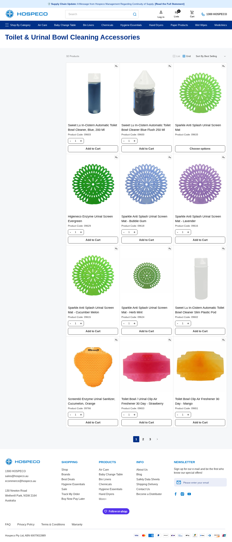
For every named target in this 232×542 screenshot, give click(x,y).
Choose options (200, 148)
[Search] (134, 14)
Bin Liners (105, 479)
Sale (64, 489)
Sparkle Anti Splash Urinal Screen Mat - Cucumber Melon (91, 310)
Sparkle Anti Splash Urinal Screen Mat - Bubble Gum (144, 219)
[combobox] (101, 14)
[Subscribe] (179, 482)
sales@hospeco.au (16, 476)
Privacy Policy (25, 524)
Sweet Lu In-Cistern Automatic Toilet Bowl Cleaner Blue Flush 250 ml (146, 127)
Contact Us (143, 489)
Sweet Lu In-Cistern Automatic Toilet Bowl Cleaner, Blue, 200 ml (92, 127)
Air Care (104, 469)
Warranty (77, 524)
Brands (65, 474)
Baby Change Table (111, 474)
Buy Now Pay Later (73, 498)
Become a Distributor (149, 494)
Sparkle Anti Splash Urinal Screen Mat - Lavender (198, 219)
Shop (64, 469)
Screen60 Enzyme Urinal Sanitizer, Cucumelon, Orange (91, 401)
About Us (142, 469)
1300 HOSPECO (216, 14)
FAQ (8, 524)
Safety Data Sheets (148, 479)
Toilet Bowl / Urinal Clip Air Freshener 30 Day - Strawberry (142, 401)
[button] (192, 14)
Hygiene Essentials (73, 484)
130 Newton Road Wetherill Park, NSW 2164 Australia (21, 495)
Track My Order (70, 494)
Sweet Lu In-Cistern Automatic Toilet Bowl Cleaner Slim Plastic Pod (199, 310)
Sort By (200, 56)
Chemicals (105, 484)
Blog (139, 474)
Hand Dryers (106, 494)
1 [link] (136, 439)
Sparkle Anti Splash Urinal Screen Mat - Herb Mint (144, 310)
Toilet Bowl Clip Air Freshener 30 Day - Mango (197, 401)
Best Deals (68, 479)
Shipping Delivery (147, 484)
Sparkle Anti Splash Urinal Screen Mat (198, 127)
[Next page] (157, 439)
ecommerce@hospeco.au (20, 481)
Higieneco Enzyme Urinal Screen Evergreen (90, 219)
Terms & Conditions (53, 524)
